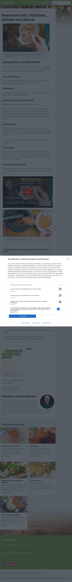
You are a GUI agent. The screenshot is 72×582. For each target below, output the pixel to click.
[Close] (68, 259)
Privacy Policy (47, 323)
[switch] (59, 289)
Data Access (36, 323)
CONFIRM (22, 316)
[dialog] (36, 291)
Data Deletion (25, 323)
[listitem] (36, 285)
